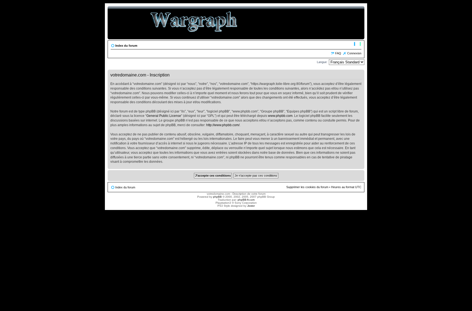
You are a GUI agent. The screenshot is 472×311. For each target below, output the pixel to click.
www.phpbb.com (280, 116)
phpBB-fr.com (246, 199)
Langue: (322, 62)
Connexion (354, 53)
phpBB (217, 196)
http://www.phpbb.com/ (223, 125)
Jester (251, 205)
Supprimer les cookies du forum (307, 187)
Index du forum (126, 45)
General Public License (163, 116)
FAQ (338, 53)
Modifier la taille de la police (357, 44)
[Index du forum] (194, 22)
